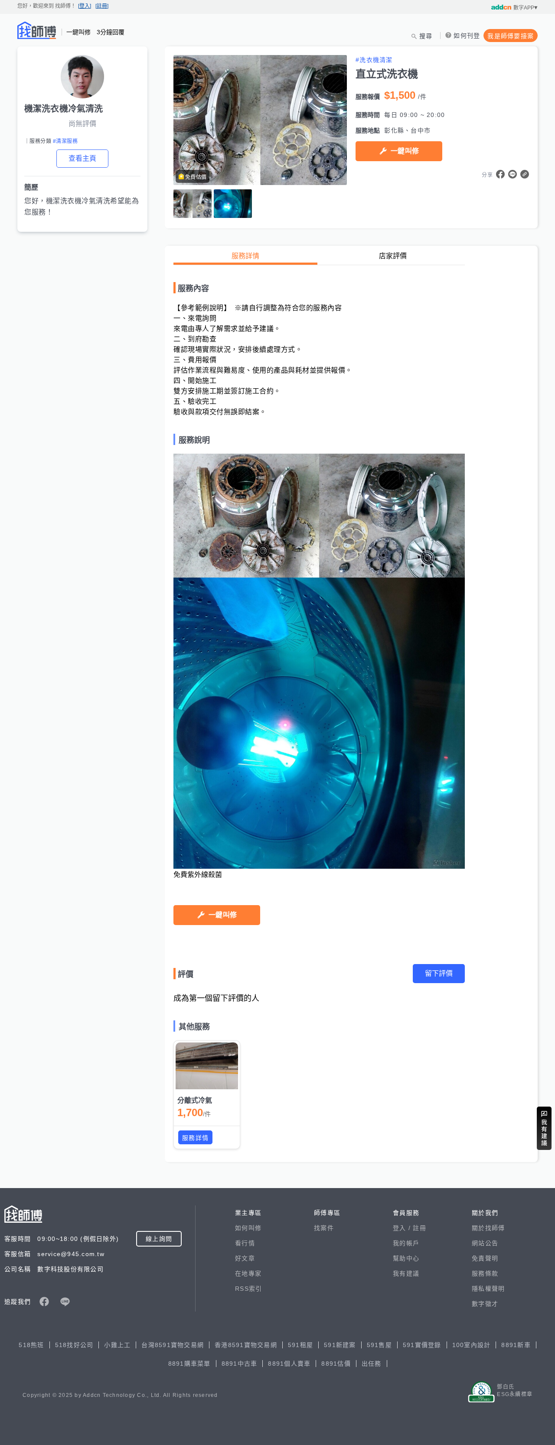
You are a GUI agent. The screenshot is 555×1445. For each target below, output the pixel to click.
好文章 (245, 1258)
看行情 (245, 1243)
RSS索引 (248, 1288)
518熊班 (31, 1344)
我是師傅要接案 (510, 35)
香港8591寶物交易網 (246, 1344)
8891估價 (336, 1363)
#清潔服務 (65, 141)
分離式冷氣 (194, 1100)
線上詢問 (159, 1238)
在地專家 (248, 1273)
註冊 (419, 1227)
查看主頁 (82, 158)
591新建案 (340, 1344)
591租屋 (300, 1344)
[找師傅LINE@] (65, 1302)
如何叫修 (248, 1227)
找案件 (324, 1227)
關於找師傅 (488, 1227)
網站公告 (485, 1243)
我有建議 (406, 1273)
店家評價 (393, 256)
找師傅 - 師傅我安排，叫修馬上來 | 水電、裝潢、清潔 (36, 30)
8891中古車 (240, 1363)
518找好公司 (74, 1344)
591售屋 (379, 1344)
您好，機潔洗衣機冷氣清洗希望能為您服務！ (81, 206)
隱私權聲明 (488, 1288)
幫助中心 (406, 1258)
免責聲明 (485, 1258)
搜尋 (426, 35)
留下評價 (439, 973)
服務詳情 (245, 256)
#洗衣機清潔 (374, 59)
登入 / (403, 1227)
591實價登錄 (422, 1344)
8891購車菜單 (189, 1363)
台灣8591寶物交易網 (172, 1344)
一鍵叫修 (405, 151)
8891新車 (516, 1344)
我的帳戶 (406, 1243)
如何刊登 (467, 35)
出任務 (372, 1363)
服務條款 (485, 1273)
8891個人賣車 (289, 1363)
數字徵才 (485, 1303)
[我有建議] (544, 1128)
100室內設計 (471, 1344)
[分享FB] (500, 174)
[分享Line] (512, 174)
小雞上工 (117, 1344)
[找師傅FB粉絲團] (44, 1302)
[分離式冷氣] (207, 1065)
